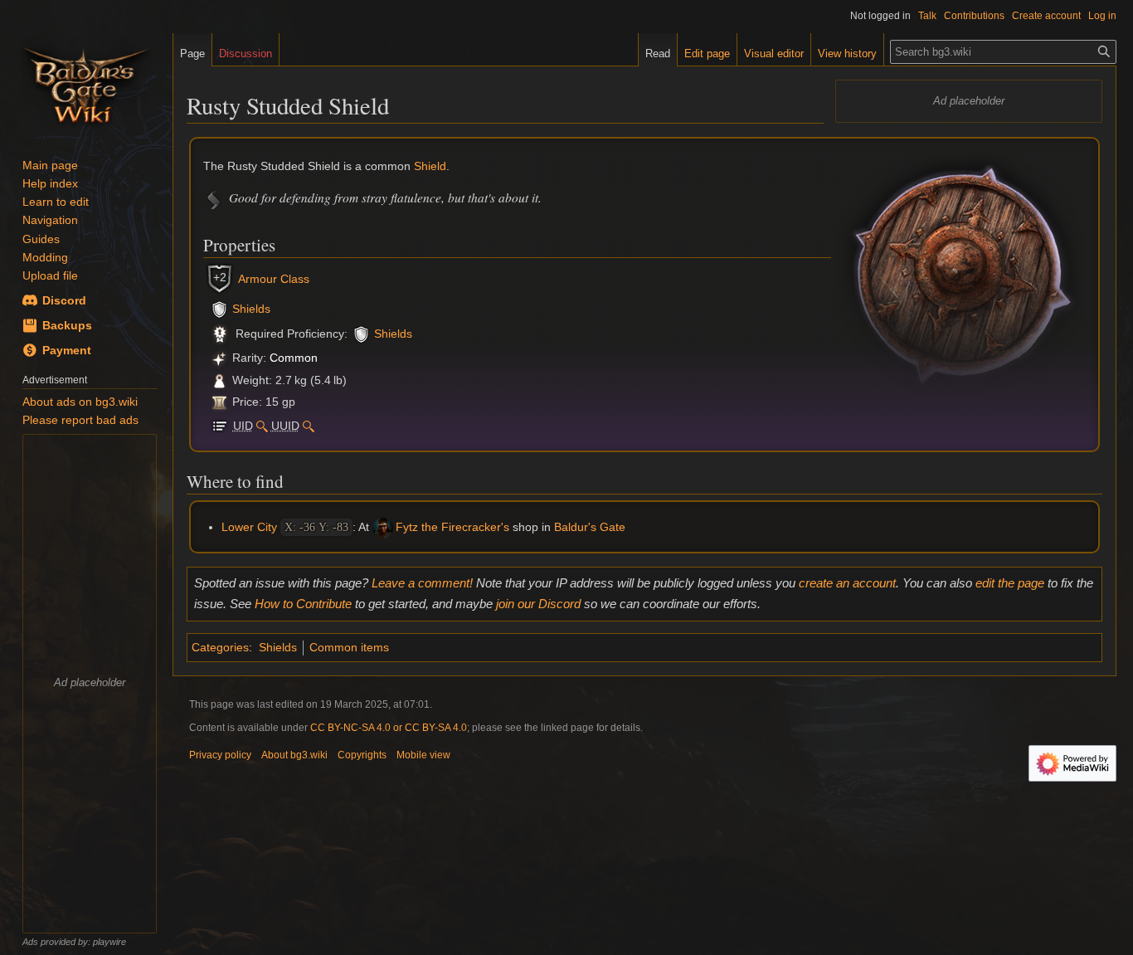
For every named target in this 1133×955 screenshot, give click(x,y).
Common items (349, 647)
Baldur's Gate (589, 527)
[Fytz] (382, 527)
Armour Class (273, 278)
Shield (430, 166)
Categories (220, 647)
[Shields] (219, 308)
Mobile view (423, 755)
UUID (285, 425)
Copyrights (362, 755)
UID (243, 425)
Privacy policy (220, 755)
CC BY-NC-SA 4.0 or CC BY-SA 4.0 (388, 727)
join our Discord (538, 604)
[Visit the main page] (86, 83)
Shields (251, 308)
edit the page (1009, 583)
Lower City (249, 527)
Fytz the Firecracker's (452, 527)
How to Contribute (303, 604)
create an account (847, 583)
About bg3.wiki (294, 755)
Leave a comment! (422, 583)
